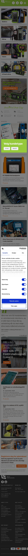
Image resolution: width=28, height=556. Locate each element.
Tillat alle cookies (14, 301)
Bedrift (15, 148)
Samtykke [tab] (5, 253)
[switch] (24, 284)
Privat (7, 148)
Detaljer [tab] (14, 253)
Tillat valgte (14, 306)
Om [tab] (23, 253)
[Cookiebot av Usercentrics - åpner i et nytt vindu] (19, 249)
